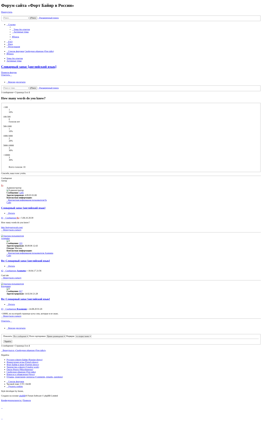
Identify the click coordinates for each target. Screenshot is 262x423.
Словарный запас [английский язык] (28, 66)
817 (21, 291)
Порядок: (70, 336)
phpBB (22, 396)
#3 (2, 309)
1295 (21, 193)
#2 (2, 271)
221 (21, 243)
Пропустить (6, 12)
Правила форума (9, 72)
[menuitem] (21, 29)
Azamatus (5, 238)
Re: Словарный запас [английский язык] (25, 260)
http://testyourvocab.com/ (12, 227)
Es (2, 185)
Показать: (8, 336)
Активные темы (14, 61)
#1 (2, 218)
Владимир (6, 286)
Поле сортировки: (38, 336)
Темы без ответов (15, 58)
